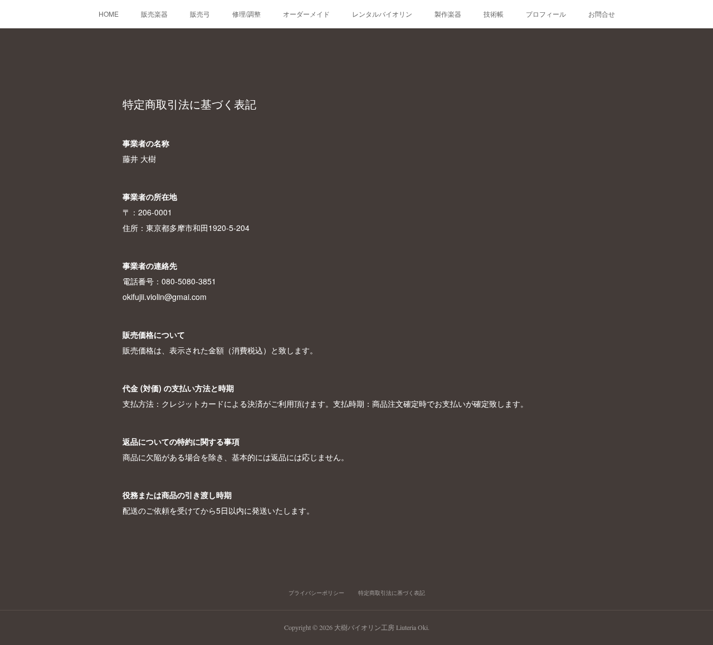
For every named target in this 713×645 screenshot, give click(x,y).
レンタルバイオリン (382, 13)
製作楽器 (447, 13)
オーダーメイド (306, 13)
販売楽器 (154, 13)
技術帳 (494, 13)
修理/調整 (246, 13)
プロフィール (546, 13)
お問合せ (601, 13)
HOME (109, 13)
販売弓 (200, 13)
